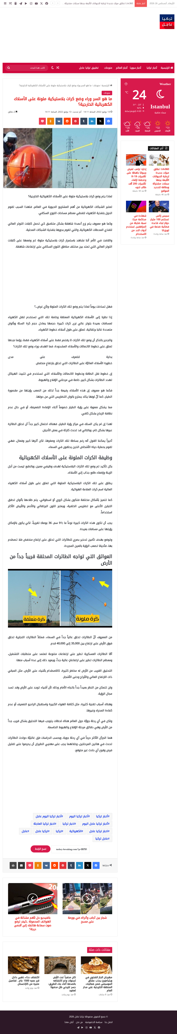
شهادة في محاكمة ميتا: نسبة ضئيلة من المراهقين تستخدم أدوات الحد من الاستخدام (136, 225)
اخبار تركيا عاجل (98, 831)
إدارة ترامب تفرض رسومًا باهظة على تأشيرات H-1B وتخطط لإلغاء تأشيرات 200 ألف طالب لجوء (136, 178)
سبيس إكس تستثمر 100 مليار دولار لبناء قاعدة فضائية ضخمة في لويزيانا (159, 223)
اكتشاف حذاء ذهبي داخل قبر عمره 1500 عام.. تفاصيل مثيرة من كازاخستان (24, 980)
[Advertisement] (59, 35)
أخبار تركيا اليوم (78, 816)
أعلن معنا (69, 1022)
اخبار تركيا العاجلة (44, 823)
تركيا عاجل (41, 831)
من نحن (79, 1022)
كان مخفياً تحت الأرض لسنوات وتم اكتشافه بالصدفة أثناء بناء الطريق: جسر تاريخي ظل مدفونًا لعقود (62, 984)
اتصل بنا (109, 1022)
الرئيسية (165, 68)
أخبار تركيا (152, 68)
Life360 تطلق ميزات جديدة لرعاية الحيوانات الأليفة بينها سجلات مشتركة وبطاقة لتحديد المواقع (161, 180)
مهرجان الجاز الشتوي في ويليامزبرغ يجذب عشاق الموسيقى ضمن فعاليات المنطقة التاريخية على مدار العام (97, 984)
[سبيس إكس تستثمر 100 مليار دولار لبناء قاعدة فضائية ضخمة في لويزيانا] (159, 206)
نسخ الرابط (40, 849)
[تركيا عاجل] (167, 21)
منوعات (108, 68)
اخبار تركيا (68, 823)
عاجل (25, 831)
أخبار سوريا (135, 68)
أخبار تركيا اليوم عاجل (49, 816)
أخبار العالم (121, 68)
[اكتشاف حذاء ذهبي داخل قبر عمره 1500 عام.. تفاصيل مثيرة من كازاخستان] (23, 965)
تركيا (59, 831)
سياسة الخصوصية (93, 1022)
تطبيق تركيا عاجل (89, 68)
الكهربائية (75, 831)
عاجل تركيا (101, 838)
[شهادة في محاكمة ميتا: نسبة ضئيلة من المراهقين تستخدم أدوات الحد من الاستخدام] (136, 206)
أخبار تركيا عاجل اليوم (95, 823)
